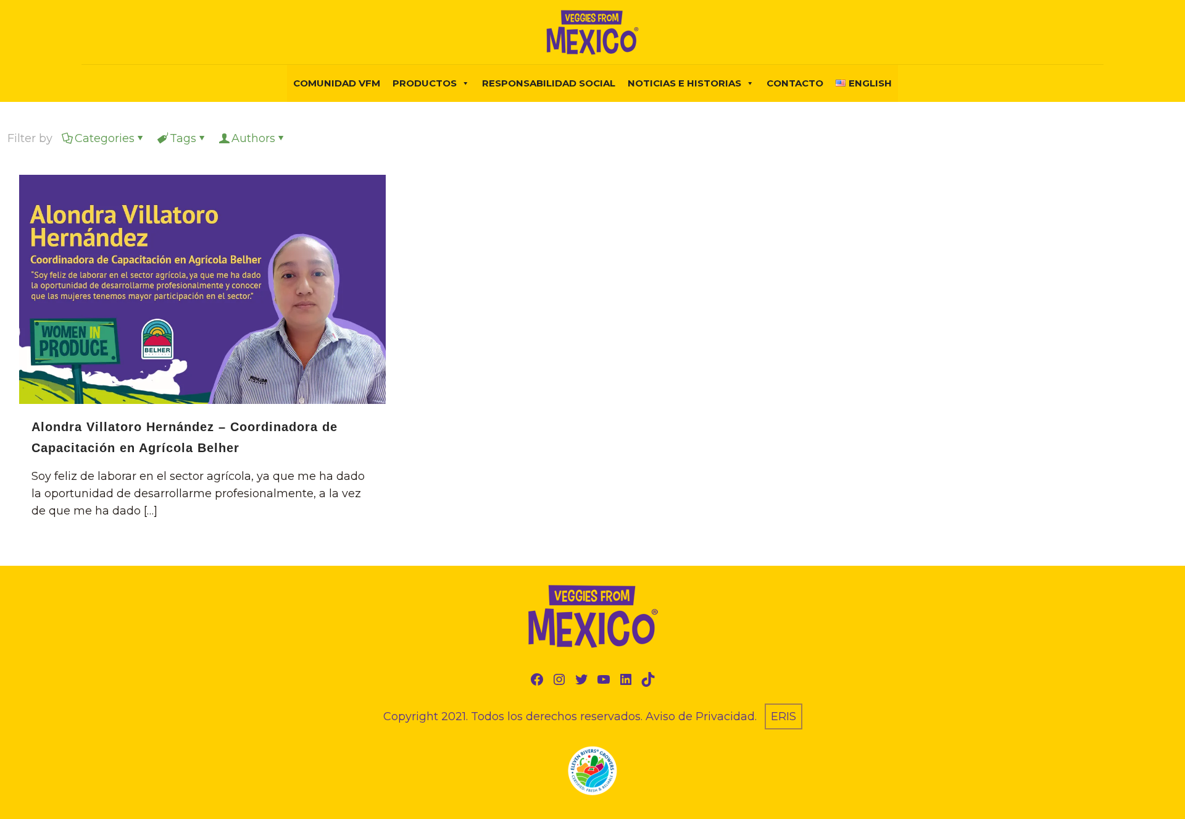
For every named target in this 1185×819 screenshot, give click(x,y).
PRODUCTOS (425, 83)
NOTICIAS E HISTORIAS (684, 83)
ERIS (783, 716)
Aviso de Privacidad (700, 716)
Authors (253, 138)
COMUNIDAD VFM (336, 83)
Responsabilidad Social (548, 83)
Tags (183, 138)
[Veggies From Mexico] (592, 32)
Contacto (795, 83)
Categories (105, 138)
